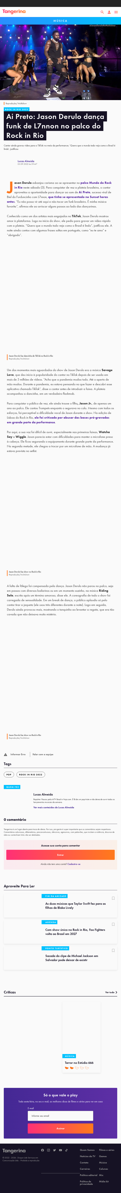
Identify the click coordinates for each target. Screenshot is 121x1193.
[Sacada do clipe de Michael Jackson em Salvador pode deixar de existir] (23, 958)
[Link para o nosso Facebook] (42, 1150)
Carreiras (85, 1169)
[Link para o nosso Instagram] (48, 1150)
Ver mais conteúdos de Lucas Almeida (53, 807)
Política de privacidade (86, 1182)
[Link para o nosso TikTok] (66, 1150)
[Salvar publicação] (113, 899)
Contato (84, 1162)
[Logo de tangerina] (14, 12)
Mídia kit (104, 1181)
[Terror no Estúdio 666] (81, 1029)
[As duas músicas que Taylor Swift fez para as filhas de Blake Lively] (23, 906)
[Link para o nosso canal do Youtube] (60, 1150)
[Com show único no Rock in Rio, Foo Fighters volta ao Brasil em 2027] (23, 932)
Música (103, 1162)
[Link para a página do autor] (11, 162)
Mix (101, 1175)
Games (103, 1156)
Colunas (103, 1169)
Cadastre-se (73, 864)
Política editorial (88, 1175)
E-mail (31, 1108)
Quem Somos (87, 1150)
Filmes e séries (106, 1150)
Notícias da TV (87, 1156)
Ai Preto (84, 192)
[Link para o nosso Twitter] (54, 1150)
